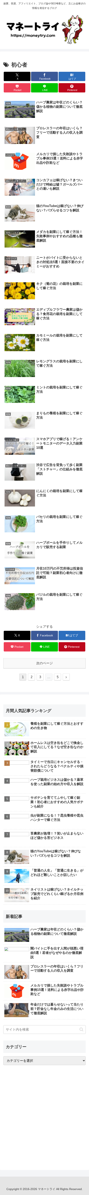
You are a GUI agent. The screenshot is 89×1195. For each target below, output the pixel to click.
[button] (81, 1029)
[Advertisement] (44, 1114)
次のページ (44, 663)
